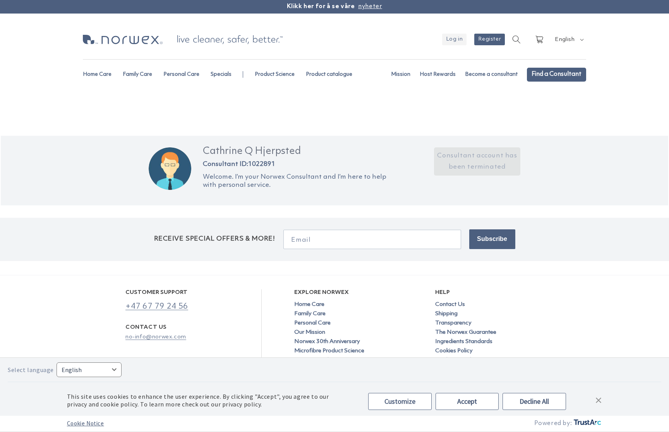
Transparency (453, 323)
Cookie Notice (85, 423)
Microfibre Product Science (329, 351)
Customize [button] (399, 401)
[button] (100, 71)
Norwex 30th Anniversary (327, 342)
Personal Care (312, 323)
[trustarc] (587, 423)
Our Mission (309, 332)
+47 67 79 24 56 (156, 306)
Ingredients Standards (463, 342)
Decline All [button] (534, 401)
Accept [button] (467, 401)
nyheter (370, 6)
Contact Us (450, 304)
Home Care (309, 304)
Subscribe (492, 239)
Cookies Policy (454, 351)
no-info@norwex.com (155, 337)
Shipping (446, 314)
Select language (31, 370)
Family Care (310, 314)
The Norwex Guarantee (465, 332)
